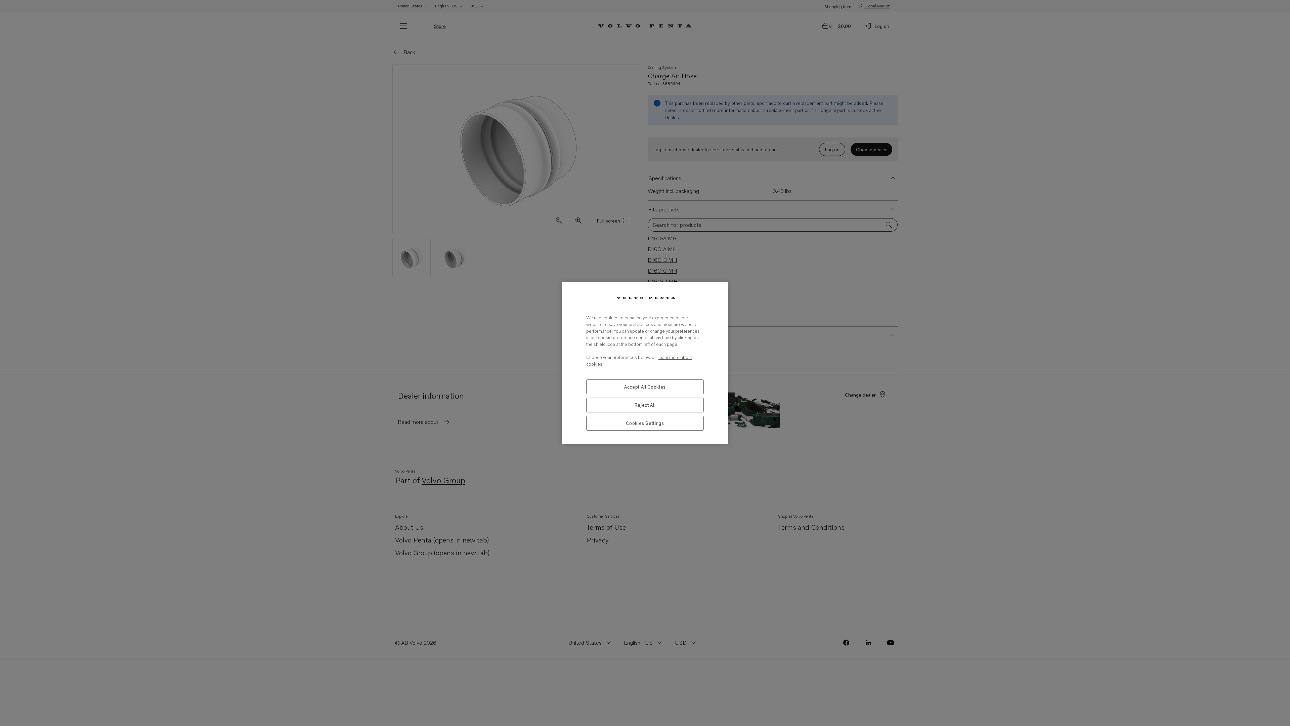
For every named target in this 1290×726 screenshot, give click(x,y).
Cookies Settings (645, 423)
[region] (645, 363)
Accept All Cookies (645, 387)
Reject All (645, 405)
